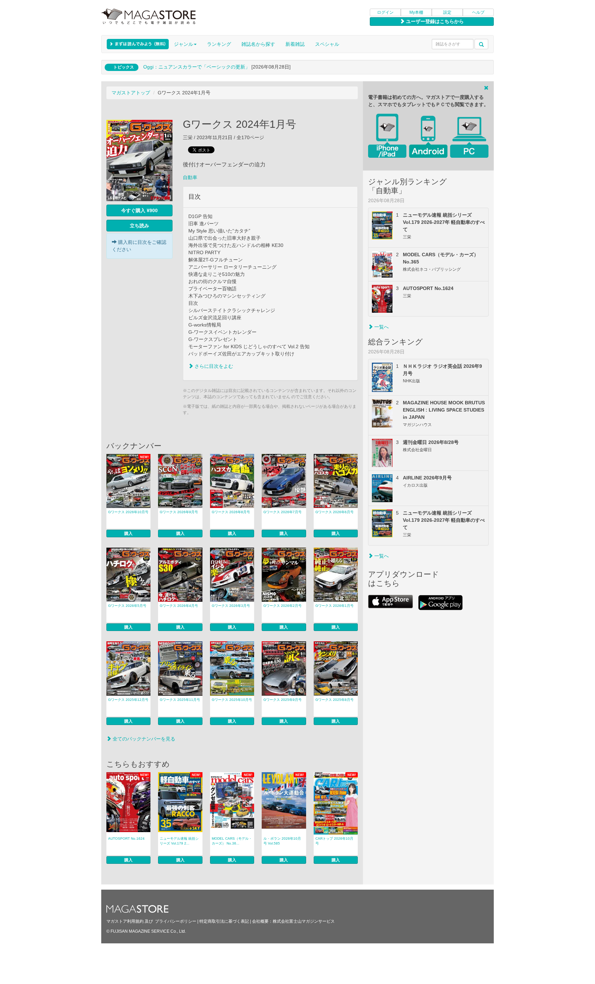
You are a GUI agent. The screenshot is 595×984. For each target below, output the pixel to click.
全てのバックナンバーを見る (143, 739)
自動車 (190, 177)
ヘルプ (478, 12)
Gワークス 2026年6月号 (334, 512)
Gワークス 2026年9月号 (179, 512)
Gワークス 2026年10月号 (128, 512)
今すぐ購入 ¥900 (139, 210)
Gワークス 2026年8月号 (231, 512)
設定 (447, 12)
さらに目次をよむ (213, 366)
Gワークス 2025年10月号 (232, 700)
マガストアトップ (131, 92)
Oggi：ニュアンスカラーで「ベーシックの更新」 (196, 67)
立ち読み (139, 225)
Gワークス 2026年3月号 (231, 606)
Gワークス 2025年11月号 (180, 700)
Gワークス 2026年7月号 (282, 512)
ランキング (219, 44)
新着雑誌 (295, 44)
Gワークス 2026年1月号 (334, 606)
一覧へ (381, 327)
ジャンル (183, 44)
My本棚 (416, 12)
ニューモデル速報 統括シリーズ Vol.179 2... (179, 841)
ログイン (385, 12)
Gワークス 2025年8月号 (334, 700)
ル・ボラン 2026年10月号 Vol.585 (282, 841)
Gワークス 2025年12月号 (128, 700)
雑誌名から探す (258, 44)
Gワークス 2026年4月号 (179, 606)
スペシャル (327, 44)
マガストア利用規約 (125, 921)
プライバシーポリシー (175, 921)
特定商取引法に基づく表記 (224, 921)
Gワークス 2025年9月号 (282, 700)
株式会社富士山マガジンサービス (304, 921)
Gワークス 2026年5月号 (127, 606)
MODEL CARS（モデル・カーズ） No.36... (232, 841)
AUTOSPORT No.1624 (126, 838)
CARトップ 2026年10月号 (334, 841)
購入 (128, 533)
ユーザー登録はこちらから (434, 21)
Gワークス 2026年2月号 (282, 606)
